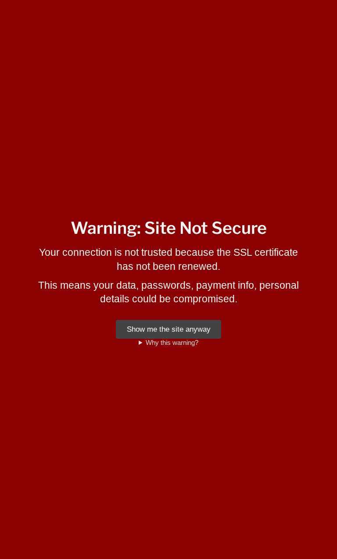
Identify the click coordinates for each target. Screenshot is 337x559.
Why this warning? (172, 342)
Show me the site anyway (169, 329)
